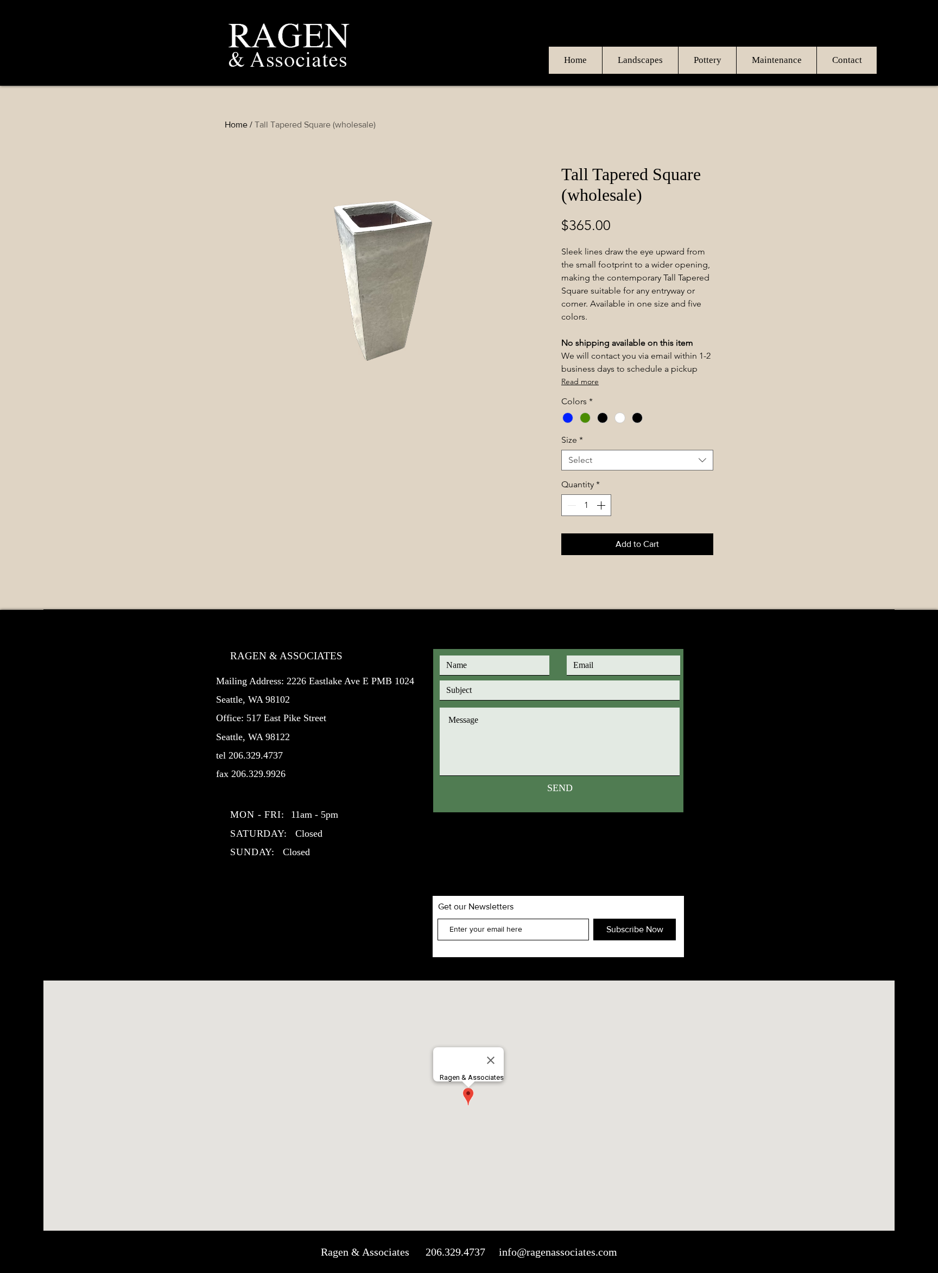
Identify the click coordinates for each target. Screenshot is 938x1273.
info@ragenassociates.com (558, 1252)
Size (572, 440)
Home (236, 124)
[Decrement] (570, 505)
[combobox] (637, 460)
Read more (580, 381)
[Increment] (602, 505)
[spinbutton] (586, 505)
